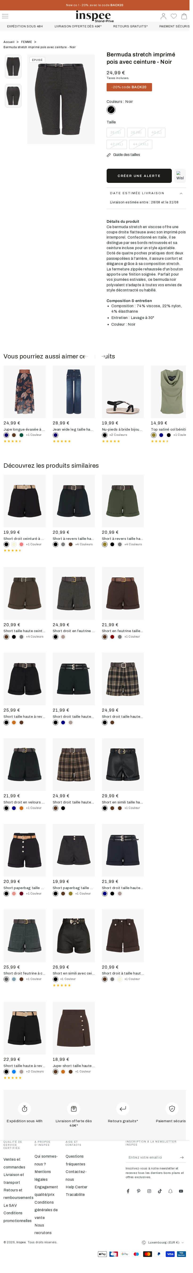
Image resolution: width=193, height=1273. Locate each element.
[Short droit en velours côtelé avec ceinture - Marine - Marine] (14, 808)
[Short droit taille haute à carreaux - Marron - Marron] (112, 722)
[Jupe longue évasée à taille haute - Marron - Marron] (14, 435)
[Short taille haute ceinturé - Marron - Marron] (70, 544)
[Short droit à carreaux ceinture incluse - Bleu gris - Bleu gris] (14, 979)
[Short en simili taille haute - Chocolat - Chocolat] (120, 808)
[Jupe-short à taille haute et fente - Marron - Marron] (70, 1072)
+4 (84, 544)
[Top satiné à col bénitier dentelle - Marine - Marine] (161, 435)
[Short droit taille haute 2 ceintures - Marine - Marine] (63, 722)
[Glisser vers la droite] (89, 105)
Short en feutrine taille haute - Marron (123, 631)
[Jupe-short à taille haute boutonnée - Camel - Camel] (63, 1072)
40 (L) (158, 134)
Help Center (77, 1187)
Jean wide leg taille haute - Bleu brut (74, 429)
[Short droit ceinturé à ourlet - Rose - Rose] (21, 544)
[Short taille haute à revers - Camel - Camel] (14, 722)
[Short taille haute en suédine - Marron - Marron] (21, 722)
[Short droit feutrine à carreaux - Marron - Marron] (21, 979)
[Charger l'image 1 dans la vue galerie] (13, 66)
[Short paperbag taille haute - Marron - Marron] (63, 893)
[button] (180, 176)
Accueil (9, 42)
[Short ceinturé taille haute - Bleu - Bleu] (14, 1072)
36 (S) (117, 134)
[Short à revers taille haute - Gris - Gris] (63, 544)
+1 (34, 435)
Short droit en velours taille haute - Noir (25, 802)
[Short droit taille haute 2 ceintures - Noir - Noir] (112, 893)
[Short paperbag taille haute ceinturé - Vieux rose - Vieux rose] (14, 893)
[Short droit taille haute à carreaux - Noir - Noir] (63, 808)
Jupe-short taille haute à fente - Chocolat (74, 1066)
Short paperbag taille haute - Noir (74, 888)
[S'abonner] (183, 1157)
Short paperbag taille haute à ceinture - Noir (25, 888)
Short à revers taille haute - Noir (74, 539)
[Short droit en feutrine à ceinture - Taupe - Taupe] (63, 637)
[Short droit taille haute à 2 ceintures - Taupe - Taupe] (70, 722)
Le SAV (10, 1205)
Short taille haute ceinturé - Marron (25, 631)
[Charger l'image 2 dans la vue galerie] (13, 95)
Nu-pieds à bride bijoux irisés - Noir (123, 429)
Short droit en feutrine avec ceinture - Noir (74, 631)
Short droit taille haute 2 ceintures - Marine (123, 888)
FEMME (27, 42)
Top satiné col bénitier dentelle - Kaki (172, 429)
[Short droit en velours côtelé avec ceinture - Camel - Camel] (21, 808)
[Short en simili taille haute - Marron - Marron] (112, 808)
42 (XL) (118, 146)
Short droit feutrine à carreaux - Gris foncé (25, 973)
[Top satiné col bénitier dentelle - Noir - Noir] (169, 435)
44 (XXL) (142, 146)
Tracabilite (75, 1195)
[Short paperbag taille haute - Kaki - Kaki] (70, 893)
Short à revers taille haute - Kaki (123, 539)
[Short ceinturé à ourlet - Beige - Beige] (14, 544)
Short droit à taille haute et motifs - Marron (123, 973)
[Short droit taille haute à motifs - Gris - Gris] (112, 979)
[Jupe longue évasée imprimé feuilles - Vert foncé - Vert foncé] (21, 435)
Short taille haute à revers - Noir (25, 716)
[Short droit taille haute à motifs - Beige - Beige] (120, 979)
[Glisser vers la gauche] (33, 105)
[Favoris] (174, 16)
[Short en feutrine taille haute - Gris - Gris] (120, 637)
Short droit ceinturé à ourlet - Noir (25, 539)
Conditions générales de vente (46, 1210)
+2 (118, 435)
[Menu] (5, 16)
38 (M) (138, 134)
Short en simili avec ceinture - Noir (74, 973)
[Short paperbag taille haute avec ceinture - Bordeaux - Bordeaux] (21, 893)
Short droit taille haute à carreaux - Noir (123, 716)
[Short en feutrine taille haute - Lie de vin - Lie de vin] (112, 637)
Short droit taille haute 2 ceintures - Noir (74, 716)
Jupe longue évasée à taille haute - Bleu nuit (25, 429)
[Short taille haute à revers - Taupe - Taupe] (21, 1072)
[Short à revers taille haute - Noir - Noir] (112, 544)
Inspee (21, 1242)
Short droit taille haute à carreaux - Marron (74, 802)
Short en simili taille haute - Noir (123, 802)
